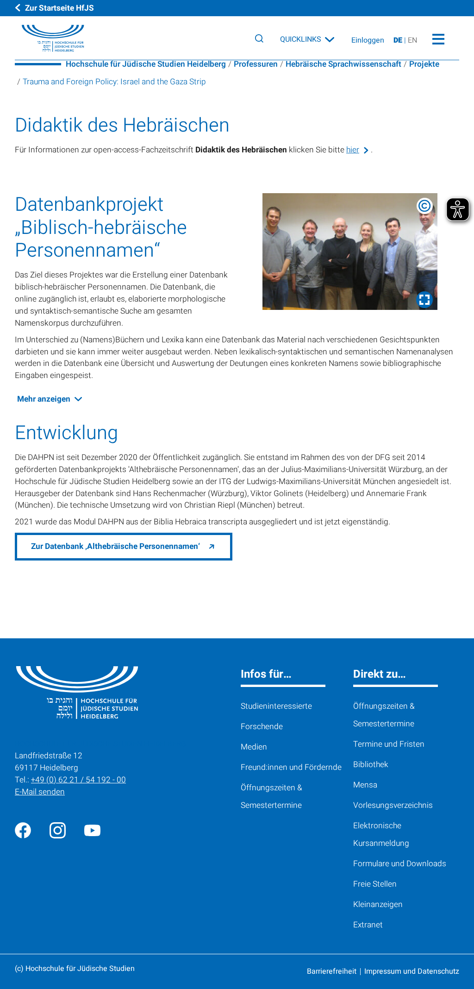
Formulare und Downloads (399, 863)
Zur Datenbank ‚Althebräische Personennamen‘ (115, 546)
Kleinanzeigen (378, 904)
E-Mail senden (40, 792)
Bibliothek (370, 764)
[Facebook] (23, 830)
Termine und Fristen (388, 744)
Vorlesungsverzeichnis (393, 805)
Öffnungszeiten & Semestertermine (271, 796)
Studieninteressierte (276, 706)
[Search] (259, 38)
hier (352, 150)
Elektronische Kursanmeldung (381, 834)
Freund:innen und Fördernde (291, 767)
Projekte (424, 64)
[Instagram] (58, 830)
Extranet (368, 925)
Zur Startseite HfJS (59, 8)
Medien (254, 747)
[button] (349, 251)
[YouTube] (92, 830)
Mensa (365, 785)
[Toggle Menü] (438, 38)
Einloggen (367, 40)
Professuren (256, 64)
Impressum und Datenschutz (411, 971)
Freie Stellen (375, 884)
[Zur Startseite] (46, 38)
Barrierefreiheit (331, 971)
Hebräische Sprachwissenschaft (343, 64)
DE (398, 40)
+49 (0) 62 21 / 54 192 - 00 (78, 780)
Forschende (262, 726)
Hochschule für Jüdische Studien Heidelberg (146, 64)
